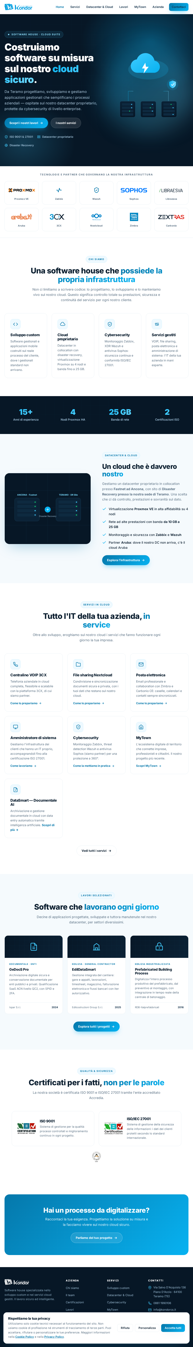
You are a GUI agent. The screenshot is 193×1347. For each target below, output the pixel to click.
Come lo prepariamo (24, 703)
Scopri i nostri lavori (23, 123)
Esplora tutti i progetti (94, 1026)
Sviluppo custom (118, 1288)
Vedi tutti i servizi (94, 851)
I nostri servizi (66, 123)
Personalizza (147, 1328)
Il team (70, 1295)
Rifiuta (125, 1328)
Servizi (75, 7)
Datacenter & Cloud (99, 7)
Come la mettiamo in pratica (91, 766)
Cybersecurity (116, 1302)
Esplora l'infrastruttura (123, 560)
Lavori (123, 7)
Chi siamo (72, 1288)
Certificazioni (75, 1302)
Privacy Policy (54, 1337)
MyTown (140, 7)
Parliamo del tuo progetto (94, 1238)
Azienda (158, 7)
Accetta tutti (173, 1328)
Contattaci (179, 7)
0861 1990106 (162, 1303)
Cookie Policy (24, 1337)
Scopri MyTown (146, 766)
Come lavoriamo (21, 766)
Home (60, 7)
